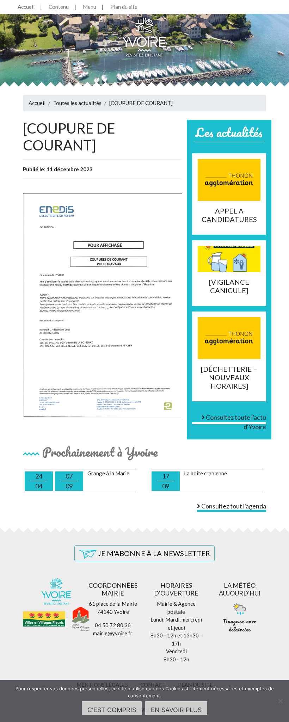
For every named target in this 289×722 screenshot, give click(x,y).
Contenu (59, 7)
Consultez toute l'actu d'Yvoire (235, 418)
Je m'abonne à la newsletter (153, 553)
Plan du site (123, 7)
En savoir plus (176, 710)
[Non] (280, 700)
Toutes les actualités (77, 103)
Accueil (26, 7)
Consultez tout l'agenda (233, 506)
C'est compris (111, 710)
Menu (89, 7)
